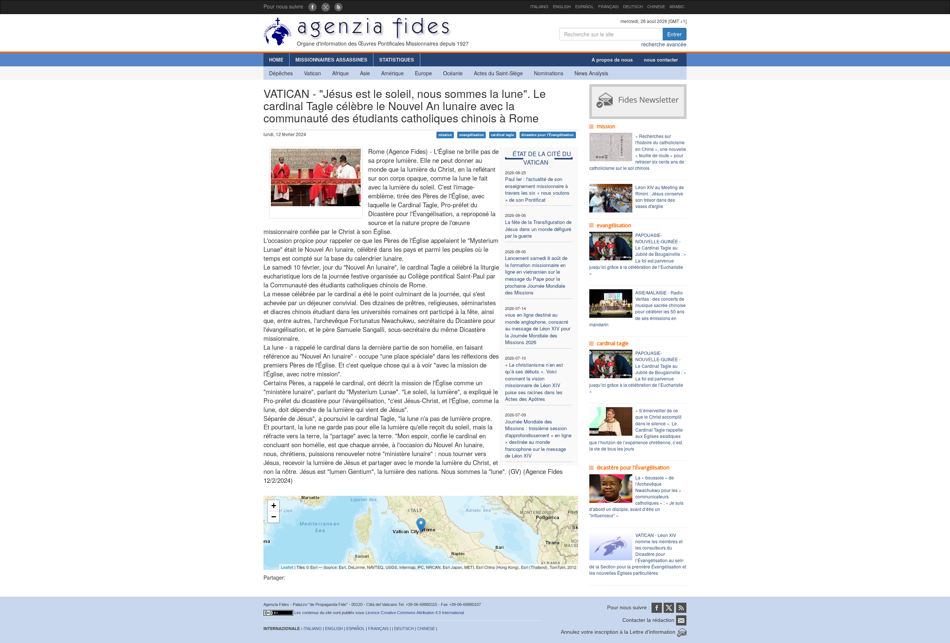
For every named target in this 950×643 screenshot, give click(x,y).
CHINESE (656, 6)
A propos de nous (612, 59)
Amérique (392, 73)
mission (445, 134)
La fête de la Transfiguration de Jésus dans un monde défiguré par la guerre (538, 228)
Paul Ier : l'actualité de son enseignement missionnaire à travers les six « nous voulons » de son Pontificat (537, 189)
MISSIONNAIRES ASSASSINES (331, 59)
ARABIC (676, 6)
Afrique (340, 73)
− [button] (273, 516)
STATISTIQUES (396, 59)
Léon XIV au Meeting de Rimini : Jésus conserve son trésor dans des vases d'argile (659, 196)
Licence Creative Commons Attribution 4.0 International (415, 612)
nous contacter (661, 59)
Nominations (548, 73)
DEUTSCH (633, 6)
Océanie (453, 73)
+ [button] (273, 505)
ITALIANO (539, 6)
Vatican (312, 73)
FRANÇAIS (608, 6)
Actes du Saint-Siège (498, 73)
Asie (365, 73)
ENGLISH (562, 6)
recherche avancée (664, 44)
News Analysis (591, 73)
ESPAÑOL (584, 6)
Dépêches (281, 73)
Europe (423, 73)
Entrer (674, 34)
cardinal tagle (502, 134)
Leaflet (287, 567)
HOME (276, 59)
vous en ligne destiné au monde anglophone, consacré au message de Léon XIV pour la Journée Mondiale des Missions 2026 (537, 328)
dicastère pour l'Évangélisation (547, 134)
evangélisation (471, 134)
